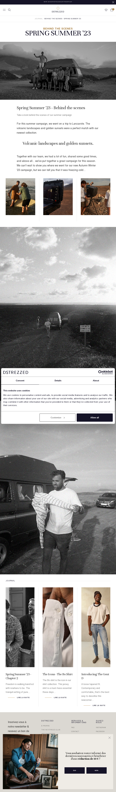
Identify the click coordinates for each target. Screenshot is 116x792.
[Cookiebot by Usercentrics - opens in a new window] (100, 372)
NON (96, 770)
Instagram (101, 727)
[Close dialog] (109, 737)
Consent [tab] (20, 380)
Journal (39, 19)
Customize (56, 417)
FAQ (72, 727)
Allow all (94, 417)
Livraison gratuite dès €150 (58, 2)
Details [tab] (58, 380)
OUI (74, 770)
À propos (45, 726)
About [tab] (96, 380)
